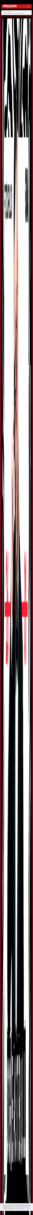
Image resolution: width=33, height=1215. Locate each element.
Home (4, 12)
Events (9, 12)
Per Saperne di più (19, 1209)
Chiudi (27, 1209)
